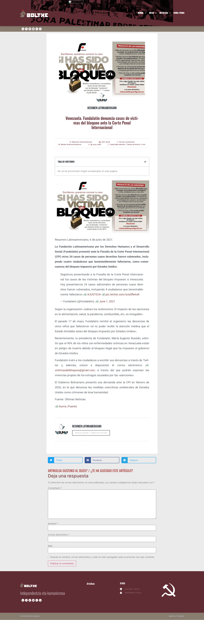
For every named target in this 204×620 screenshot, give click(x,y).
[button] (145, 162)
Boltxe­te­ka (163, 13)
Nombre (53, 523)
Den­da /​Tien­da (179, 13)
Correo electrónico (59, 534)
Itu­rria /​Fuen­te (68, 406)
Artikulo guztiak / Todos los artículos (91, 433)
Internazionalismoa (74, 144)
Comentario (55, 488)
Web (50, 546)
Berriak (140, 13)
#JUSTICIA (94, 294)
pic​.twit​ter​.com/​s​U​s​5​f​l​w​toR (122, 294)
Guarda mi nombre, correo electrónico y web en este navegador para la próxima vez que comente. (102, 557)
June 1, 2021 (107, 301)
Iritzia (151, 13)
